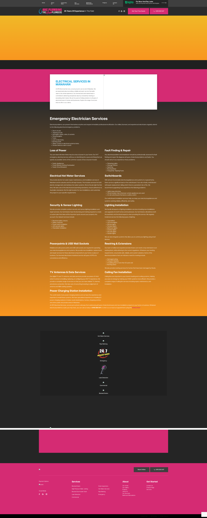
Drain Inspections (103, 486)
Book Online (150, 324)
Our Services (77, 3)
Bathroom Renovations (89, 3)
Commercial (75, 497)
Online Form (136, 307)
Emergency (101, 494)
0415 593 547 (159, 11)
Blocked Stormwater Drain (79, 491)
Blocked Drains (76, 486)
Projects (105, 2)
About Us (52, 3)
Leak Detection (76, 494)
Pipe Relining (102, 491)
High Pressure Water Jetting (80, 489)
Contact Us (115, 3)
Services (149, 489)
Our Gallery (126, 487)
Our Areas (125, 485)
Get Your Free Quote (138, 11)
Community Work (64, 3)
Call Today (24, 46)
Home (43, 2)
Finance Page (150, 487)
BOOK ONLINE (14, 46)
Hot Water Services (103, 489)
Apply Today (118, 449)
